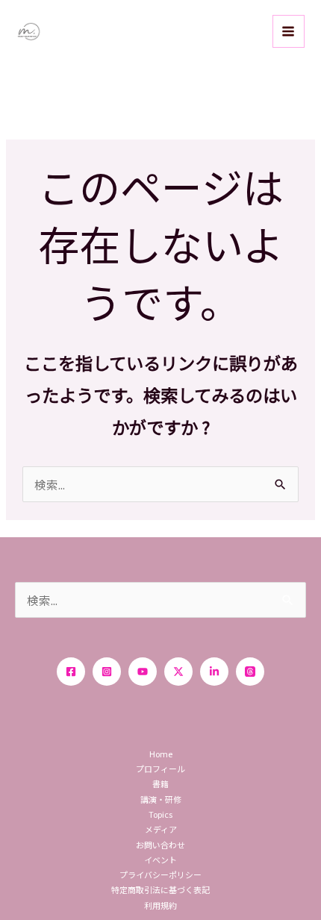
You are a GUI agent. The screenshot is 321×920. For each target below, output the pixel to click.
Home (160, 754)
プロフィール (160, 769)
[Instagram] (107, 671)
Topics (160, 814)
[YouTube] (142, 671)
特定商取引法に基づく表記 (160, 889)
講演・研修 (160, 799)
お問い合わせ (160, 845)
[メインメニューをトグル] (288, 31)
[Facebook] (71, 671)
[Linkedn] (214, 671)
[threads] (250, 671)
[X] (178, 671)
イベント (160, 860)
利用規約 (160, 905)
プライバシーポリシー (160, 874)
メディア (161, 829)
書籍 (160, 783)
